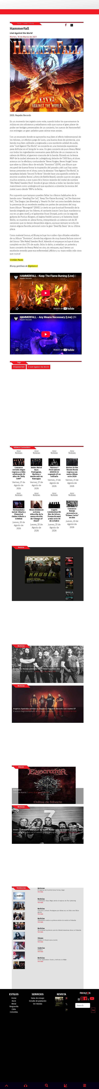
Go (93, 1010)
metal (25, 23)
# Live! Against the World (38, 367)
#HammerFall (18, 367)
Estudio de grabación (37, 1001)
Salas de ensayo (37, 998)
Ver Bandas (37, 1004)
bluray (31, 23)
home (19, 23)
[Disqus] (47, 407)
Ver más (40, 892)
